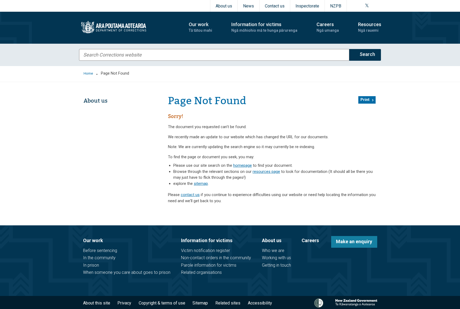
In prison (91, 265)
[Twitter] (367, 5)
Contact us (275, 6)
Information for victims (206, 240)
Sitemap (200, 303)
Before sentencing (100, 250)
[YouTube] (373, 5)
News (248, 6)
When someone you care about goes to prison (126, 272)
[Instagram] (360, 5)
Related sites (227, 303)
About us (224, 6)
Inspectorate (307, 6)
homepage (242, 165)
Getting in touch (276, 265)
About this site (96, 303)
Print (364, 99)
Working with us (276, 257)
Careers (310, 240)
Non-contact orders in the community (216, 257)
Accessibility (260, 303)
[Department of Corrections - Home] (129, 27)
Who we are (273, 250)
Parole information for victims (208, 265)
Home (88, 73)
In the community (99, 257)
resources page (266, 171)
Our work (93, 240)
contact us (190, 194)
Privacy (124, 303)
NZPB (335, 6)
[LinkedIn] (379, 5)
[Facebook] (353, 5)
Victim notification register (205, 250)
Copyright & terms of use (162, 303)
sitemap (201, 183)
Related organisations (201, 272)
